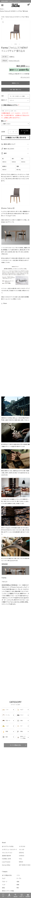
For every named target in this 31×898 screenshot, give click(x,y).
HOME (2, 17)
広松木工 (21, 852)
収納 (18, 881)
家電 (3, 887)
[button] (15, 144)
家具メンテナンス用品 (8, 891)
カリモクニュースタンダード (9, 849)
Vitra (20, 859)
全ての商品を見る (7, 875)
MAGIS (21, 862)
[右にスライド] (19, 44)
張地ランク (4, 100)
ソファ (18, 875)
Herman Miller (6, 865)
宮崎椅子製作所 (6, 855)
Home (2, 9)
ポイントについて (25, 77)
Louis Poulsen (6, 862)
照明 (18, 884)
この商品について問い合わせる (15, 137)
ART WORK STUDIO (24, 865)
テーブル (19, 878)
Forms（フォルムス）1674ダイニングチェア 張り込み (14, 11)
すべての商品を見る (15, 745)
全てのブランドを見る (8, 846)
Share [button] (5, 303)
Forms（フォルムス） (14, 60)
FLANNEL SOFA (6, 859)
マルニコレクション (7, 852)
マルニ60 (21, 849)
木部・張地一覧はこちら (15, 89)
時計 (18, 887)
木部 (2, 96)
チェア (3, 878)
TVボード (4, 881)
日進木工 (11, 56)
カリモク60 (22, 846)
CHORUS (21, 855)
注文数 (3, 131)
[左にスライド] (12, 44)
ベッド (3, 884)
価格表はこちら (15, 83)
